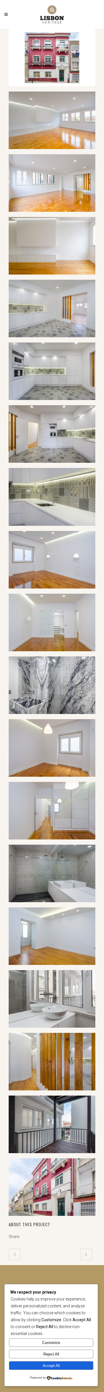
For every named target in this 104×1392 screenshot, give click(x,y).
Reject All (51, 1354)
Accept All (51, 1366)
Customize (51, 1342)
